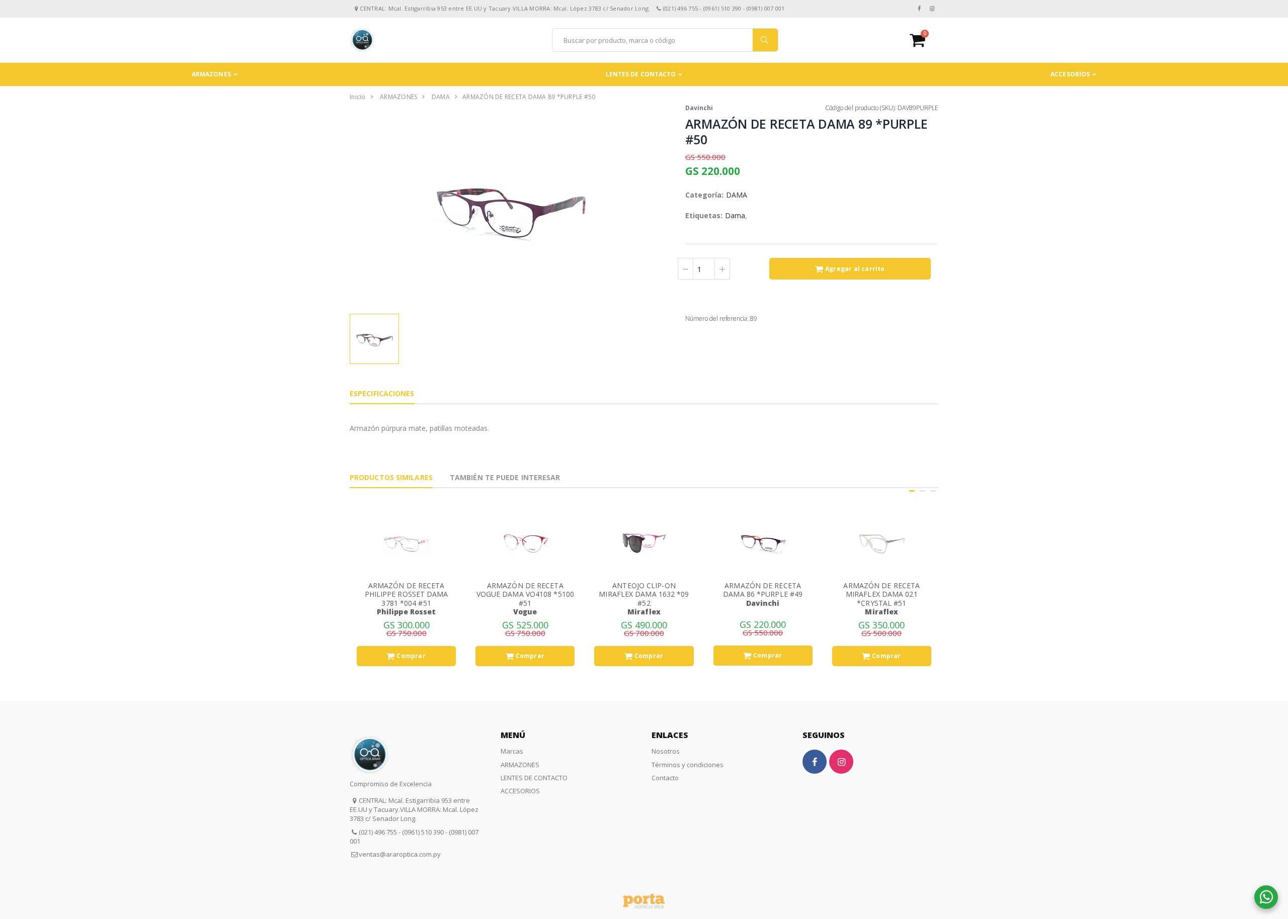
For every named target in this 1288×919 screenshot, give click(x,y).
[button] (924, 40)
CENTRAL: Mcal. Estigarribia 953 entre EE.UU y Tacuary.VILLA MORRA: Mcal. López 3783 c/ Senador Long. (414, 809)
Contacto (665, 777)
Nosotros (666, 751)
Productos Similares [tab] (391, 477)
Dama (735, 215)
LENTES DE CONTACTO (641, 74)
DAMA (441, 97)
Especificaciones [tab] (382, 393)
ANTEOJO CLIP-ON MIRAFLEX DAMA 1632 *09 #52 (644, 594)
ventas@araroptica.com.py (400, 854)
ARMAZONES (211, 74)
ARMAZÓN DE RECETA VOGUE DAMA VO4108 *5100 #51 (525, 594)
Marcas (512, 751)
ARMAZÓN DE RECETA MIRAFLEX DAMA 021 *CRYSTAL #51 (881, 594)
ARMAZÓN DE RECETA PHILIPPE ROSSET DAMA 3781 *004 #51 (406, 594)
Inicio (358, 97)
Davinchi (699, 108)
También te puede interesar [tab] (505, 477)
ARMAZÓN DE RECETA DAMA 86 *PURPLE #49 (762, 590)
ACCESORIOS (1070, 74)
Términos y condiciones (687, 764)
